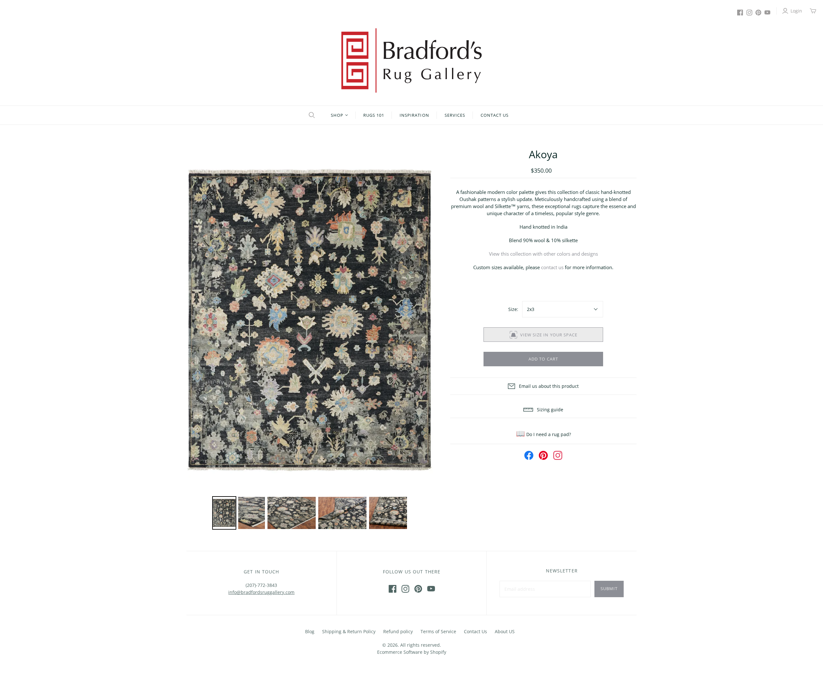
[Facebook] (740, 12)
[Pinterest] (758, 12)
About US (505, 631)
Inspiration (414, 115)
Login (796, 11)
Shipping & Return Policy (348, 631)
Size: (513, 309)
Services (455, 115)
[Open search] (311, 115)
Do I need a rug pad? (543, 434)
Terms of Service (438, 631)
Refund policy (398, 631)
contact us (552, 267)
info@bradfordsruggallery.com (261, 592)
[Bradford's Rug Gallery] (411, 60)
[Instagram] (749, 12)
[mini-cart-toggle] (813, 10)
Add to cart (543, 359)
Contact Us (495, 115)
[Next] (424, 321)
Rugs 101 (373, 115)
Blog (309, 631)
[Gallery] (310, 339)
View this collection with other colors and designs (543, 254)
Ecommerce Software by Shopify (411, 652)
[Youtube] (767, 12)
